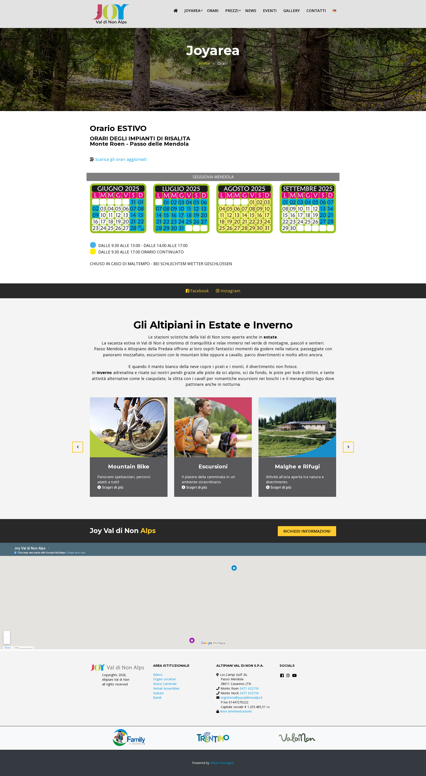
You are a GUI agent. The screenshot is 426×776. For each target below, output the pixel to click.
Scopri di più (112, 487)
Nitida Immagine (222, 763)
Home (204, 63)
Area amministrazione (236, 711)
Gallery (291, 10)
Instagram (229, 290)
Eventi (270, 10)
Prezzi (232, 10)
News (250, 10)
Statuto (158, 693)
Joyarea (192, 10)
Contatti (316, 10)
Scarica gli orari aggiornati (121, 159)
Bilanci (157, 675)
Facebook (199, 290)
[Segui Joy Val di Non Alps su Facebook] (282, 676)
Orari (213, 10)
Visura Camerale (165, 684)
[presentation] (77, 447)
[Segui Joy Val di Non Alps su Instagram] (288, 676)
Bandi (157, 697)
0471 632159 (249, 688)
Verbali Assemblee (166, 688)
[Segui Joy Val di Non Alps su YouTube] (294, 676)
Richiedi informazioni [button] (307, 531)
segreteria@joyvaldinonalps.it (241, 697)
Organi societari (164, 679)
